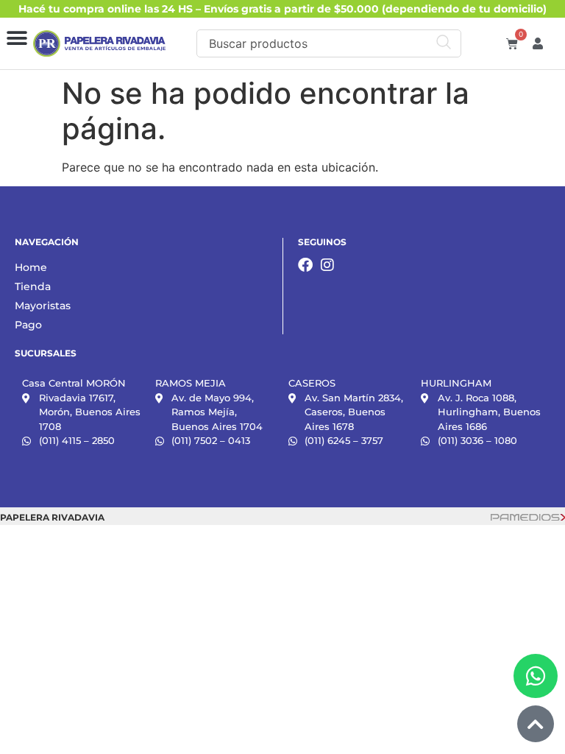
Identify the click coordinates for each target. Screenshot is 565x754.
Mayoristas (43, 305)
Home (31, 267)
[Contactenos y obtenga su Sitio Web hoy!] (528, 516)
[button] (16, 37)
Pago (28, 324)
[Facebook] (305, 265)
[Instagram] (327, 265)
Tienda (33, 286)
